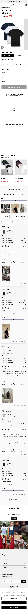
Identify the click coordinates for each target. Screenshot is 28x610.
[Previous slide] (2, 1)
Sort (13, 221)
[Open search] (23, 5)
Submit (23, 581)
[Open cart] (26, 5)
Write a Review (22, 217)
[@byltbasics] (9, 514)
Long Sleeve (20, 55)
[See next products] (25, 167)
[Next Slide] (25, 208)
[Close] (26, 590)
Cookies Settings (14, 598)
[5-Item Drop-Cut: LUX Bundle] (7, 167)
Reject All (14, 602)
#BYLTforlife (14, 508)
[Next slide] (25, 1)
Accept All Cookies (14, 607)
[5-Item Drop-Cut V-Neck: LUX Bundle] (21, 167)
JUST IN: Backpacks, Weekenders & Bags (14, 1)
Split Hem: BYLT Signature (12, 232)
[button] (7, 8)
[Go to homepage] (14, 5)
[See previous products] (3, 167)
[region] (14, 208)
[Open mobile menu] (2, 5)
